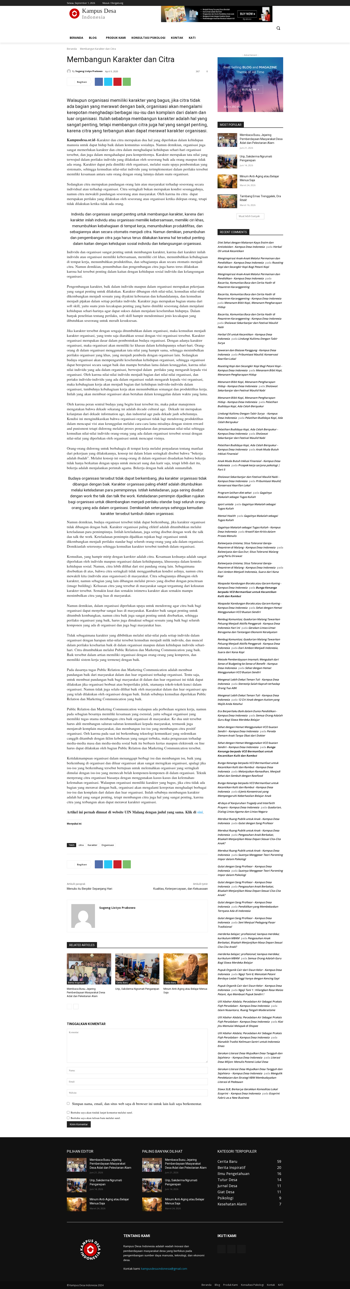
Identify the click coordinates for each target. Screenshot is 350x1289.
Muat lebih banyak (249, 216)
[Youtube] (281, 3)
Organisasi (107, 844)
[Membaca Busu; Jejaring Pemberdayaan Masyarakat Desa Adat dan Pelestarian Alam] (89, 968)
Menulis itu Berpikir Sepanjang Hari (89, 889)
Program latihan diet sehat (234, 492)
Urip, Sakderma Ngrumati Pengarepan (137, 988)
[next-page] (75, 1006)
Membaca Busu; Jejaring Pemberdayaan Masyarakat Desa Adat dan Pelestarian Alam (86, 992)
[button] (278, 28)
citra (81, 844)
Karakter (92, 844)
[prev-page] (69, 1006)
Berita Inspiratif (76, 982)
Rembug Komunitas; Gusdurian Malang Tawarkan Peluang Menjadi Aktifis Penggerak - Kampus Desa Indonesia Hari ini (249, 623)
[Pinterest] (117, 82)
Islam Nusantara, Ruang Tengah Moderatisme (246, 1010)
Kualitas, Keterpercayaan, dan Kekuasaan (180, 889)
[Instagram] (264, 3)
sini (200, 812)
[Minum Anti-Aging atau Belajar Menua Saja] (185, 968)
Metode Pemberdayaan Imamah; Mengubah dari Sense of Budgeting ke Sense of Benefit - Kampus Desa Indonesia (248, 664)
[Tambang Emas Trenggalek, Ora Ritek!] (227, 201)
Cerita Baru (122, 982)
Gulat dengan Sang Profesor (255, 823)
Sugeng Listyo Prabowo (88, 71)
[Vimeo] (275, 3)
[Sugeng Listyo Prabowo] (69, 71)
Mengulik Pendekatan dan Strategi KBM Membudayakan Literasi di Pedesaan (250, 1077)
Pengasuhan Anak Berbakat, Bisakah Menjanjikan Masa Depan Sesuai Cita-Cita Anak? (249, 839)
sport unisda (225, 504)
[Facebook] (258, 3)
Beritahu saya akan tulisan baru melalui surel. (96, 1118)
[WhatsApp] (127, 82)
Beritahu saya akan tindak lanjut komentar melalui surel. (102, 1112)
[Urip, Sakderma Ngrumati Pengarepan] (137, 968)
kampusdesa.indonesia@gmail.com (164, 1269)
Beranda (72, 49)
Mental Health (227, 516)
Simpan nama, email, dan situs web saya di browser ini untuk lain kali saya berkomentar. (137, 1103)
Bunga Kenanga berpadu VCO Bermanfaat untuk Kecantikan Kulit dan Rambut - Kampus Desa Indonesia (248, 767)
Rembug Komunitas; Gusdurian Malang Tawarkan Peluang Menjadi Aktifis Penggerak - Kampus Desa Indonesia (249, 644)
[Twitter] (269, 3)
